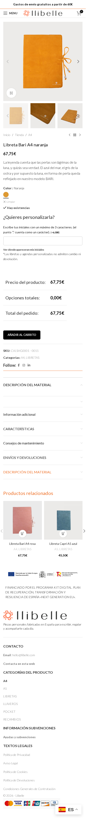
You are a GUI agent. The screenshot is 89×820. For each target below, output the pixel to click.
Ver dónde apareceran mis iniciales (23, 249)
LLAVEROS (10, 704)
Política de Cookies (15, 772)
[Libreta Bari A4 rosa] (22, 520)
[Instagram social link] (23, 365)
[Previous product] (69, 135)
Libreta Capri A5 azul (63, 543)
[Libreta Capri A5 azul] (63, 520)
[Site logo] (43, 12)
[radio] (6, 194)
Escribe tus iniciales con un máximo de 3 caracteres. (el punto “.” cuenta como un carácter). (39, 229)
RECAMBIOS (12, 719)
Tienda (19, 135)
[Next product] (80, 135)
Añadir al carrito (22, 335)
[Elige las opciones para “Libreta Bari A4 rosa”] (22, 533)
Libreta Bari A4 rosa (22, 543)
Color (7, 188)
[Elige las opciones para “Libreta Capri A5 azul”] (63, 533)
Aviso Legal (10, 763)
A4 (30, 135)
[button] (7, 61)
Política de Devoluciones (19, 780)
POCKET (9, 711)
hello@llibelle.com (23, 655)
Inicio (6, 135)
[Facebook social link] (18, 365)
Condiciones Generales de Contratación (29, 789)
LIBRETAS (32, 357)
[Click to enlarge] (11, 93)
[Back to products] (74, 135)
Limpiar (10, 201)
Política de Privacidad (16, 755)
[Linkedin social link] (29, 365)
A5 (56, 549)
